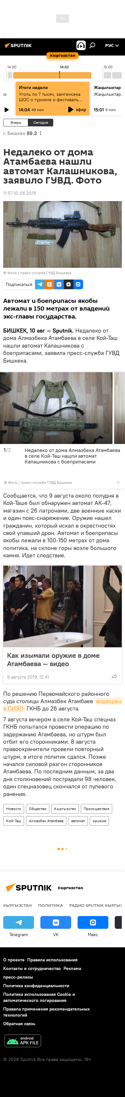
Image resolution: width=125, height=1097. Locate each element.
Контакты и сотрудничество (32, 968)
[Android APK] (23, 1041)
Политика (50, 905)
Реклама (72, 968)
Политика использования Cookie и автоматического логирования (39, 997)
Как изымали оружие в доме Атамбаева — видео (53, 659)
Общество (37, 808)
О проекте (14, 960)
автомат (78, 820)
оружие (99, 820)
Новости (13, 808)
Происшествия (96, 808)
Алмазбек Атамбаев (46, 820)
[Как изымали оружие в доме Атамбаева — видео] (62, 606)
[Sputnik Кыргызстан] (19, 48)
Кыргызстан (65, 808)
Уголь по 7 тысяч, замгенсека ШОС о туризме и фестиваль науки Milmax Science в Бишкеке (49, 102)
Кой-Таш (13, 820)
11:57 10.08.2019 (19, 193)
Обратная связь (19, 1023)
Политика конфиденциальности (36, 985)
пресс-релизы (18, 977)
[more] (118, 482)
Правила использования (52, 960)
